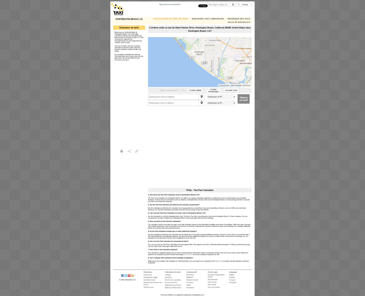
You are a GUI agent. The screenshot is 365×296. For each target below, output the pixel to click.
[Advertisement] (129, 103)
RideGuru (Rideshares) (173, 287)
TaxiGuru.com (148, 287)
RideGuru (218, 261)
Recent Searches (171, 282)
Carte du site (212, 282)
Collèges (168, 275)
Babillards (189, 277)
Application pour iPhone (173, 285)
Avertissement (213, 279)
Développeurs (148, 277)
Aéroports (168, 277)
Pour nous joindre (214, 287)
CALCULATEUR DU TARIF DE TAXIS (171, 19)
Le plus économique (213, 90)
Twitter (188, 285)
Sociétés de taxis (149, 280)
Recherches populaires (173, 280)
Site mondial (212, 284)
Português (232, 282)
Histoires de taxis (192, 280)
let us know (188, 254)
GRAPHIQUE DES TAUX (239, 19)
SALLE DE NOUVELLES (239, 22)
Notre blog (189, 275)
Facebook (189, 282)
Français (232, 280)
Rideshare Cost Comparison (208, 19)
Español (232, 277)
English (231, 275)
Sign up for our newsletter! (170, 4)
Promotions (190, 287)
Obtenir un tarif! (244, 98)
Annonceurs (148, 275)
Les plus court (231, 90)
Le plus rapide (195, 90)
